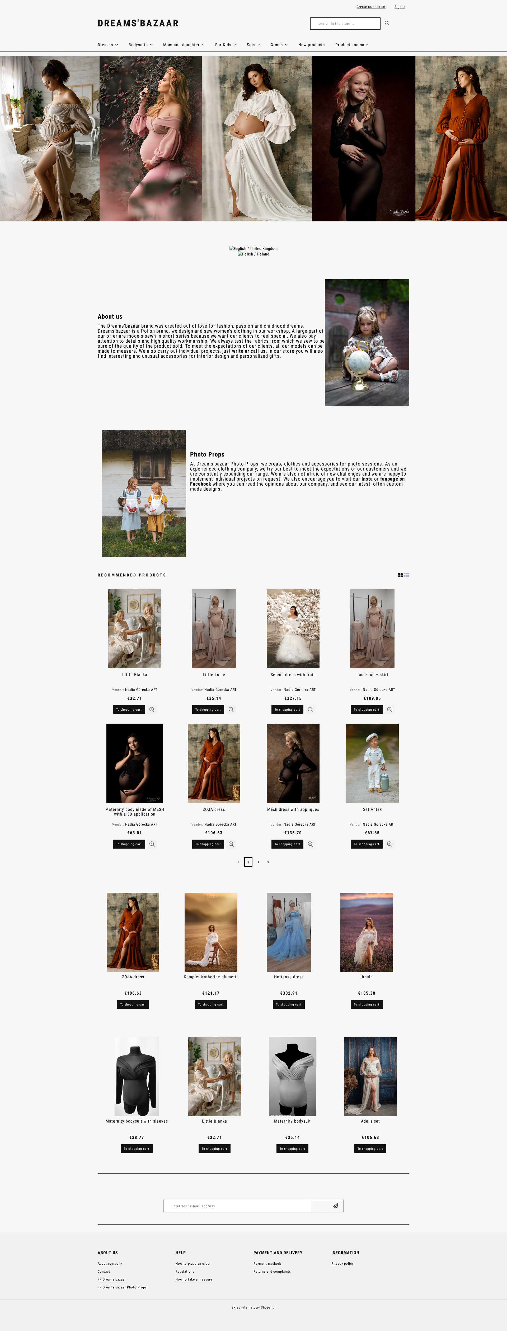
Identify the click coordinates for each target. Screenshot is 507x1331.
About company (110, 1263)
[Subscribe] (336, 1206)
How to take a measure (194, 1279)
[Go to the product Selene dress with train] (293, 628)
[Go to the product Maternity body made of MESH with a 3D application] (134, 763)
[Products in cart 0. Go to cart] (404, 24)
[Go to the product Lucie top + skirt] (372, 628)
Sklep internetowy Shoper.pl (254, 1307)
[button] (152, 709)
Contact (104, 1271)
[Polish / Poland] (253, 254)
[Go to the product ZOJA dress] (214, 763)
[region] (253, 139)
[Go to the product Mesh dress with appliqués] (293, 763)
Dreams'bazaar (138, 23)
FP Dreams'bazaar (112, 1279)
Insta (367, 479)
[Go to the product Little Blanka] (134, 628)
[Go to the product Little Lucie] (214, 628)
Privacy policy (342, 1263)
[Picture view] (400, 574)
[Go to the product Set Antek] (372, 763)
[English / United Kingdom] (253, 248)
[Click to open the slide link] (253, 139)
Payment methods (267, 1263)
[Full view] (406, 574)
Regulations (185, 1271)
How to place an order (193, 1263)
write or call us (249, 351)
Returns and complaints (272, 1271)
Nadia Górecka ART (141, 689)
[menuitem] (113, 45)
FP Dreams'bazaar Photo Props (122, 1287)
